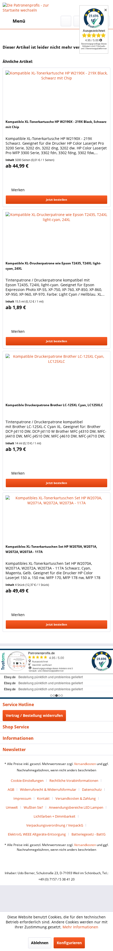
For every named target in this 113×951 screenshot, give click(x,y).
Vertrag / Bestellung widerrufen (34, 715)
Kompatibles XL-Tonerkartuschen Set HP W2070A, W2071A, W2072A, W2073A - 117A (51, 549)
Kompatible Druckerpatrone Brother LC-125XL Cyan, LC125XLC (54, 405)
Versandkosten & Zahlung (75, 798)
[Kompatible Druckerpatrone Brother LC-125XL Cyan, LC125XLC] (56, 377)
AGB (11, 789)
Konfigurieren (69, 942)
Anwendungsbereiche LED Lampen (76, 807)
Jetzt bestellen (56, 200)
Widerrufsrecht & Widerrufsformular (48, 789)
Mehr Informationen (80, 926)
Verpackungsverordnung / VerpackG (54, 825)
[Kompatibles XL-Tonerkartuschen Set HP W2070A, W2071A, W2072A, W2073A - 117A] (56, 519)
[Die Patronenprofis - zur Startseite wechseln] (29, 8)
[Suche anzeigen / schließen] (66, 21)
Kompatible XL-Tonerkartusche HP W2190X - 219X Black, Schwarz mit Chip (56, 124)
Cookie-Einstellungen (27, 780)
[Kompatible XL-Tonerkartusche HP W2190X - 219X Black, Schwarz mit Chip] (56, 94)
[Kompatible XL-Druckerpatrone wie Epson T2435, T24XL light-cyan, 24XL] (56, 235)
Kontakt (43, 798)
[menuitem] (14, 21)
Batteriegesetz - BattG (88, 834)
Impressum (22, 798)
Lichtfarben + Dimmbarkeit (54, 816)
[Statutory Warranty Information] (30, 177)
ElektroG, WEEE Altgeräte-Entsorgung (37, 834)
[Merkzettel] (79, 21)
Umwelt (12, 807)
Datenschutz (92, 789)
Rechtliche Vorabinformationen (73, 780)
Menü (19, 21)
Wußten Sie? (33, 807)
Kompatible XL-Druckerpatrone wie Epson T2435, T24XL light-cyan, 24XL (53, 266)
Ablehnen (39, 942)
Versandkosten (85, 764)
